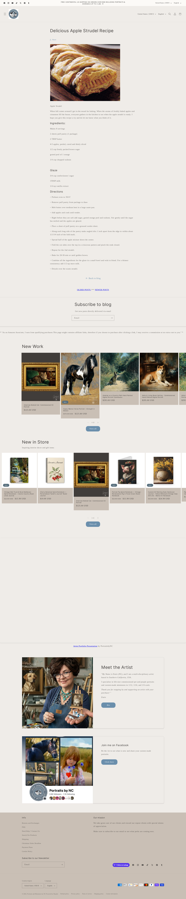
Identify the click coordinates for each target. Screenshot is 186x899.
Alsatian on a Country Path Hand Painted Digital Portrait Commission (118, 396)
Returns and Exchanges (30, 823)
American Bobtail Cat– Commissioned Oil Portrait (38, 406)
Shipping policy (99, 894)
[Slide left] (88, 422)
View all (93, 429)
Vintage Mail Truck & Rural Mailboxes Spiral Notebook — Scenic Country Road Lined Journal (19, 494)
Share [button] (54, 39)
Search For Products (29, 835)
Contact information (112, 894)
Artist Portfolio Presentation (85, 646)
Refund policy (64, 894)
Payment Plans (27, 847)
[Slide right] (98, 422)
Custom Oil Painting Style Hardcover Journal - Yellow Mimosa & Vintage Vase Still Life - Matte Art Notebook (163, 494)
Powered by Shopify (52, 894)
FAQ (23, 827)
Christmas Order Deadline (31, 843)
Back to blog (95, 278)
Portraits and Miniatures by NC (36, 894)
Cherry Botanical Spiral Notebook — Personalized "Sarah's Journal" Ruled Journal (53, 494)
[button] (5, 14)
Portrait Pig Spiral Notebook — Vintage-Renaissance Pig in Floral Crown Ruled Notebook (126, 494)
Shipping (25, 839)
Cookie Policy (27, 851)
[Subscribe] (111, 318)
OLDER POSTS (84, 290)
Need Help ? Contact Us (31, 831)
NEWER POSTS (102, 290)
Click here (109, 762)
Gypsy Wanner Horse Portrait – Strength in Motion (79, 410)
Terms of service (87, 894)
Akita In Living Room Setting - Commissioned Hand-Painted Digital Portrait (158, 396)
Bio (108, 705)
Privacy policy (75, 894)
